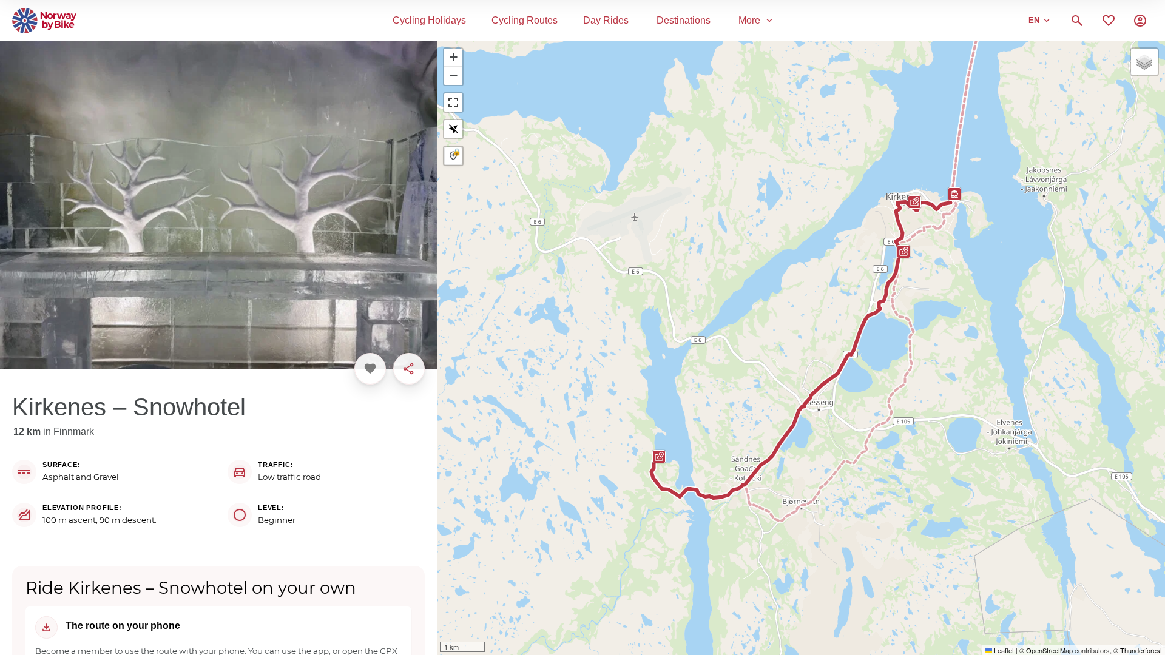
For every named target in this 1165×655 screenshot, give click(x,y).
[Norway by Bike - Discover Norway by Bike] (44, 20)
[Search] (1077, 20)
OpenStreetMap (1049, 650)
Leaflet (1003, 650)
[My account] (1140, 20)
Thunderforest (1141, 650)
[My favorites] (1108, 20)
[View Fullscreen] (453, 102)
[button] (911, 206)
